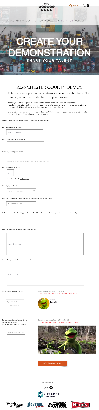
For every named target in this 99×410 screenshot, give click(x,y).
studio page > (24, 179)
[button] (86, 5)
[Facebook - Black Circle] (51, 387)
